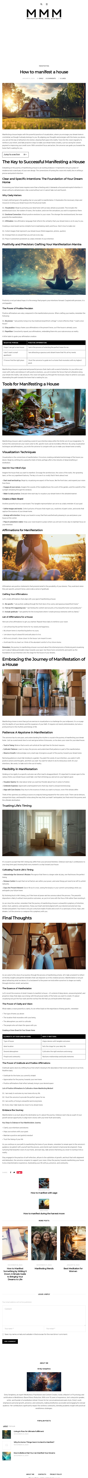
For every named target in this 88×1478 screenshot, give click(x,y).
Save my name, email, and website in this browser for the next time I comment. (36, 1334)
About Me (30, 1474)
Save (20, 1172)
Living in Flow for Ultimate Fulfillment (29, 1431)
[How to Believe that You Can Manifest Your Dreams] (6, 1456)
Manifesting (44, 66)
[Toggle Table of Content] (23, 154)
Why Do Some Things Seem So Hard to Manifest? (34, 1442)
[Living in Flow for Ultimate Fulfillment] (6, 1434)
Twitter (14, 1172)
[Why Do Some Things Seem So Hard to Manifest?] (6, 1445)
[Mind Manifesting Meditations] (44, 14)
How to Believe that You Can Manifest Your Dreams (34, 1453)
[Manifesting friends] (44, 1243)
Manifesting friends (44, 1268)
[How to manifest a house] (44, 106)
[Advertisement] (44, 39)
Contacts (42, 1474)
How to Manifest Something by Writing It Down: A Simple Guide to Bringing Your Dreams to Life (15, 1274)
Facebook (11, 1172)
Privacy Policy (56, 1474)
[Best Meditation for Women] (73, 1243)
